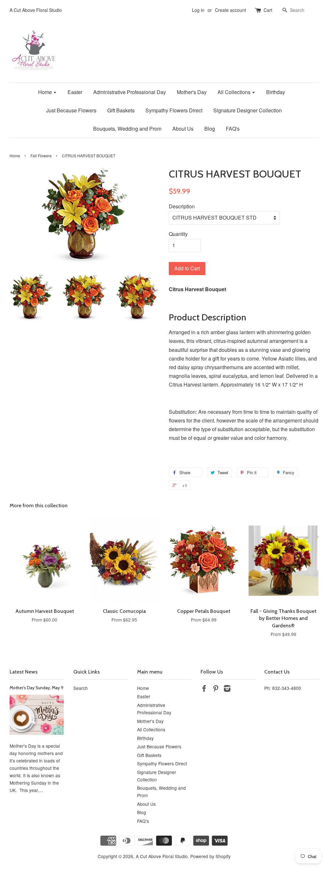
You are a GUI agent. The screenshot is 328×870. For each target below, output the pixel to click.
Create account (230, 10)
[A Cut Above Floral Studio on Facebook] (204, 689)
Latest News (23, 672)
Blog (209, 128)
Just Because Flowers (71, 110)
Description (182, 206)
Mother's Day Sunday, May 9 (36, 687)
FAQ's (233, 128)
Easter (75, 92)
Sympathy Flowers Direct (173, 110)
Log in (198, 10)
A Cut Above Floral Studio (162, 856)
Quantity (178, 234)
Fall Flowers (41, 155)
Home (45, 92)
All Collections (234, 92)
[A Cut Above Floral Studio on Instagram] (227, 689)
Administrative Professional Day (129, 92)
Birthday (275, 92)
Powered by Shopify (210, 856)
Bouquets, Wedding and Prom (127, 128)
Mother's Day (192, 92)
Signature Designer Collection (247, 110)
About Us (182, 128)
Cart (268, 10)
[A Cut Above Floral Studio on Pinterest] (215, 689)
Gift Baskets (121, 110)
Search (80, 688)
